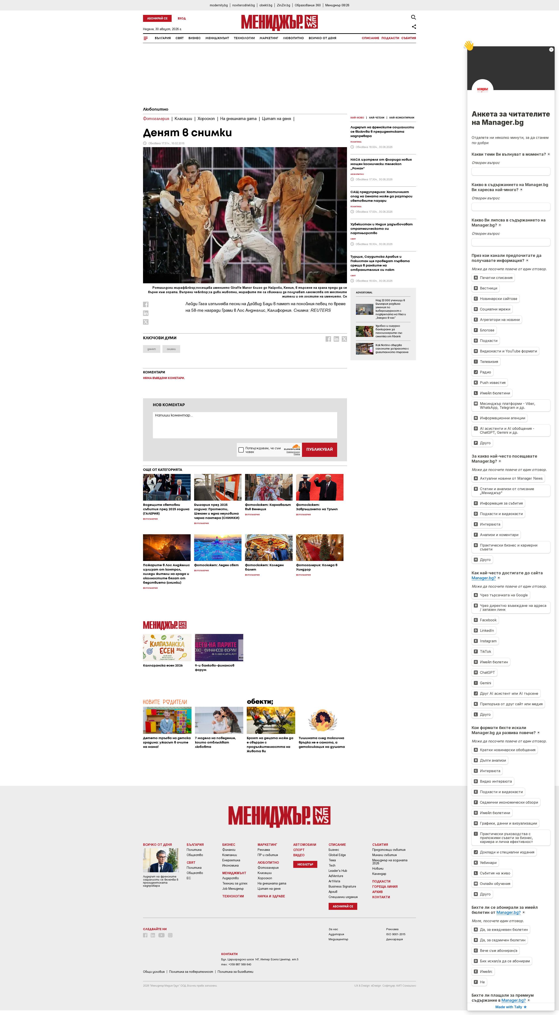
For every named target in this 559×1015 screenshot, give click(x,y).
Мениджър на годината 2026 (389, 862)
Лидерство (230, 878)
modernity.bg (219, 5)
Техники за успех (234, 883)
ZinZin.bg (283, 5)
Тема (332, 860)
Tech (332, 865)
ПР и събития (268, 855)
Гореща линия (385, 886)
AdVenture (336, 875)
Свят (180, 38)
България (163, 38)
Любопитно (293, 38)
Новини (377, 868)
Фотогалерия (268, 867)
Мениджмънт (217, 38)
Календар (379, 873)
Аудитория (336, 934)
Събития (408, 38)
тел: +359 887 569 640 (236, 964)
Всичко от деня (322, 38)
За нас (333, 929)
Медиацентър (338, 939)
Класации (265, 872)
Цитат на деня (269, 888)
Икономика (230, 865)
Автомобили (304, 844)
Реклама (264, 849)
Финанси (228, 849)
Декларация (394, 939)
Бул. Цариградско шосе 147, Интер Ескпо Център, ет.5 (259, 959)
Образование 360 (308, 5)
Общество (195, 855)
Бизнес (194, 38)
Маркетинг (269, 38)
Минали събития (384, 855)
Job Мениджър (233, 888)
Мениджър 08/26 (337, 5)
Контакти (381, 896)
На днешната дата (272, 883)
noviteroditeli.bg (243, 5)
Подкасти (390, 38)
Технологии (244, 38)
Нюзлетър (305, 865)
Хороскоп (265, 878)
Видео (299, 855)
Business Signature (342, 886)
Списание (370, 38)
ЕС (189, 878)
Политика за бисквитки (235, 971)
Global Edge (337, 855)
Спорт (299, 849)
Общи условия (154, 971)
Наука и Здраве (271, 896)
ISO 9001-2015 (395, 934)
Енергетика (231, 860)
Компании (229, 855)
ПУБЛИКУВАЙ (319, 449)
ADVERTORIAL (364, 293)
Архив (333, 891)
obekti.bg (265, 5)
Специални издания (343, 896)
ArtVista (334, 881)
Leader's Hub (338, 870)
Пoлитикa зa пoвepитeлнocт (191, 971)
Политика (194, 849)
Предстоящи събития (388, 849)
